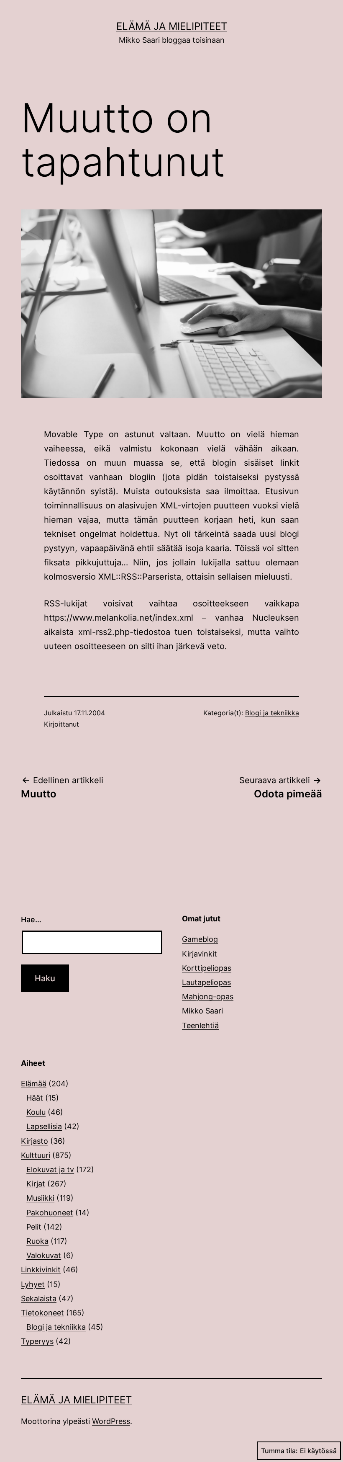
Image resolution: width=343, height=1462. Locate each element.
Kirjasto (34, 1141)
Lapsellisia (44, 1126)
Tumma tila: (279, 1451)
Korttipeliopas (206, 968)
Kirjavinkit (199, 953)
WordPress (111, 1421)
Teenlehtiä (200, 1025)
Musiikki (40, 1198)
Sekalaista (38, 1298)
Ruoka (37, 1241)
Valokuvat (43, 1255)
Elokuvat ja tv (50, 1169)
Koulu (36, 1112)
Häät (34, 1097)
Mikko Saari (202, 1010)
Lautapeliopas (206, 982)
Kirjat (35, 1183)
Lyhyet (33, 1284)
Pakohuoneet (49, 1212)
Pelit (33, 1226)
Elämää (33, 1083)
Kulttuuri (35, 1155)
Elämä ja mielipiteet (171, 26)
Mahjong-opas (207, 996)
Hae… (31, 919)
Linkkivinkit (41, 1269)
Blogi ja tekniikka (272, 713)
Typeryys (37, 1341)
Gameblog (200, 939)
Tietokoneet (42, 1312)
